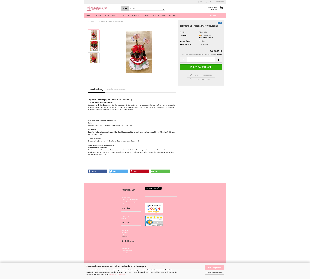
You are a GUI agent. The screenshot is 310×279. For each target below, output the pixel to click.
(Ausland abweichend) (206, 38)
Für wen (115, 16)
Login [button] (209, 2)
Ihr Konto (124, 232)
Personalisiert (159, 16)
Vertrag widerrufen (153, 188)
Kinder (146, 16)
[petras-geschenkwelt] (102, 8)
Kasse (123, 234)
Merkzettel (220, 2)
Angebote (124, 218)
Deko (107, 16)
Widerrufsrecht (126, 198)
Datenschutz (125, 204)
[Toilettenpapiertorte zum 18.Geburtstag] (139, 52)
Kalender (136, 16)
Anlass (89, 16)
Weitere (172, 16)
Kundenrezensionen (116, 89)
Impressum (125, 249)
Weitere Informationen (214, 273)
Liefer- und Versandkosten (129, 200)
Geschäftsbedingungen (129, 202)
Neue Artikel (125, 216)
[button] (200, 2)
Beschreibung (96, 89)
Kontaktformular (126, 251)
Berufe (98, 16)
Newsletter (124, 253)
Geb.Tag (126, 16)
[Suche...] (162, 8)
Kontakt (213, 16)
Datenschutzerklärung (117, 274)
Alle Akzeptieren (214, 268)
